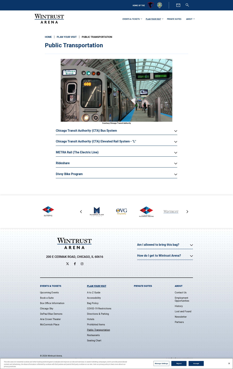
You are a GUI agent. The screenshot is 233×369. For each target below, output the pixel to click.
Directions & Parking (98, 313)
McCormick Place (49, 324)
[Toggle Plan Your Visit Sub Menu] (162, 18)
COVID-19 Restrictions (99, 308)
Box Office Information (52, 303)
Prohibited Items (96, 324)
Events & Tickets (131, 18)
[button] (81, 211)
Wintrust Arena (49, 19)
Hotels (90, 319)
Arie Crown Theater (50, 319)
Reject (178, 363)
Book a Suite (47, 297)
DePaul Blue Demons (51, 313)
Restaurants (93, 335)
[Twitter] (67, 263)
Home (48, 37)
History (179, 306)
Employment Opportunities (182, 299)
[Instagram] (82, 263)
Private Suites (174, 18)
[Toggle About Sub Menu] (194, 18)
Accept (196, 363)
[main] (116, 112)
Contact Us (181, 292)
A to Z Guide (93, 292)
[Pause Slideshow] (188, 207)
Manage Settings (161, 363)
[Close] (229, 363)
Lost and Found (183, 311)
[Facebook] (75, 263)
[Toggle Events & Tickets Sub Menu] (141, 18)
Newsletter (181, 316)
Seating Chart (94, 340)
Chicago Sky (46, 308)
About (189, 18)
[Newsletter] (178, 5)
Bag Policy (92, 303)
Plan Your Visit (153, 18)
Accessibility (94, 297)
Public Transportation (98, 329)
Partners (179, 322)
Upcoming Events (49, 292)
